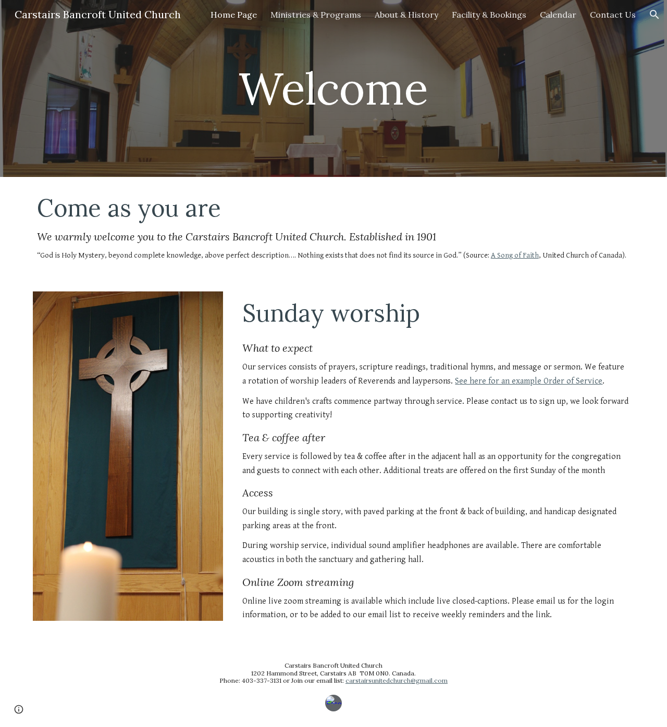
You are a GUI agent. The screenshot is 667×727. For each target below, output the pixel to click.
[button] (654, 14)
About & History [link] (406, 14)
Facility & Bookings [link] (489, 14)
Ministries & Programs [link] (315, 14)
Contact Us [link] (613, 14)
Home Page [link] (234, 14)
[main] (333, 88)
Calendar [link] (558, 14)
